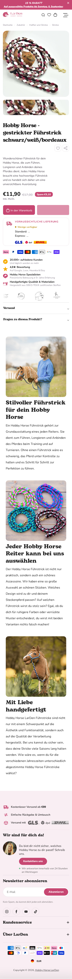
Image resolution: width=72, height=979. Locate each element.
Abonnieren (56, 892)
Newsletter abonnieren (25, 881)
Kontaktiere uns (33, 861)
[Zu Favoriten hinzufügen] (57, 148)
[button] (68, 3)
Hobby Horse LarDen (47, 970)
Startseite (7, 24)
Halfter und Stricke (38, 24)
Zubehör (21, 24)
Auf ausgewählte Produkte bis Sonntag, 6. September (33, 6)
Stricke (55, 24)
